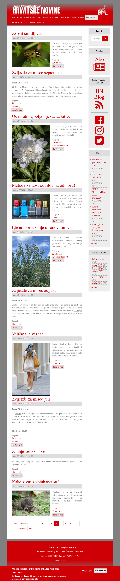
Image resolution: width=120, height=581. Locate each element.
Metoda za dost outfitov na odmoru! (43, 185)
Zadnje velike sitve (28, 451)
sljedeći (22, 528)
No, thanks (100, 570)
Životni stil (91, 17)
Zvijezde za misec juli (31, 399)
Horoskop (16, 106)
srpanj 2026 (97, 265)
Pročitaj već (58, 66)
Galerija (30, 22)
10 (71, 523)
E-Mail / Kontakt (60, 560)
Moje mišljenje (28, 17)
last (30, 528)
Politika (54, 17)
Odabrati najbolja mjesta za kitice (41, 116)
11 (77, 523)
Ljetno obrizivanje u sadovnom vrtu (43, 227)
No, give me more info (28, 578)
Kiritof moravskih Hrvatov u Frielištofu (96, 211)
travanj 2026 (97, 277)
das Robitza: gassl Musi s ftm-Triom (99, 162)
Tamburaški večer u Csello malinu (98, 177)
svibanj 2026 (97, 271)
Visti (14, 17)
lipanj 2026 (97, 268)
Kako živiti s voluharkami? (35, 482)
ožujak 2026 (97, 283)
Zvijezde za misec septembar (37, 72)
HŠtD (40, 22)
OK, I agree (87, 570)
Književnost (78, 17)
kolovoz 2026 (98, 259)
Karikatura (18, 22)
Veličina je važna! (27, 334)
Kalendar (43, 17)
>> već (94, 243)
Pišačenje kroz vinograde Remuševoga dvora (98, 228)
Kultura (65, 17)
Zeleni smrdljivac (27, 33)
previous (24, 523)
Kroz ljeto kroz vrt (60, 145)
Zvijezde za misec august (34, 290)
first (15, 523)
